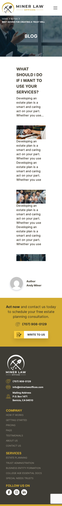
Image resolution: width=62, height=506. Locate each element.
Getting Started (16, 420)
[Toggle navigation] (55, 8)
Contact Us (13, 445)
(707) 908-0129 (34, 324)
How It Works (14, 415)
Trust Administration (20, 463)
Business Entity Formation (23, 468)
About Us (12, 440)
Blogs (14, 19)
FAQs (9, 430)
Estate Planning (16, 457)
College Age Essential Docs (24, 473)
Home (5, 19)
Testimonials (14, 435)
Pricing (10, 425)
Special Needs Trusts (19, 478)
